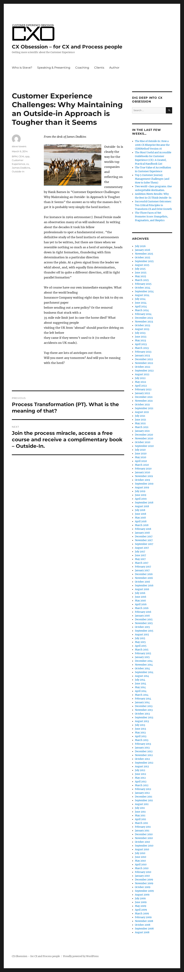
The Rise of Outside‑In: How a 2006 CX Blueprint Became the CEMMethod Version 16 (152, 145)
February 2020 (143, 468)
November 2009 (144, 883)
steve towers (19, 146)
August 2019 (142, 487)
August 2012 (142, 766)
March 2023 (142, 348)
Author (114, 67)
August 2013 (142, 721)
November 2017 (144, 540)
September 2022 (144, 370)
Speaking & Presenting (53, 67)
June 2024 (140, 302)
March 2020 (142, 464)
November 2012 (144, 755)
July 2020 (140, 449)
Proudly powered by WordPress (81, 956)
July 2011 (140, 808)
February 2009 (143, 917)
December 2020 (144, 434)
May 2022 (140, 381)
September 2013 (144, 717)
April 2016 (141, 604)
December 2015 (144, 619)
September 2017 (144, 544)
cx (27, 163)
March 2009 (142, 913)
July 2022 (140, 378)
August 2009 (142, 894)
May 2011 (140, 815)
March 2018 (141, 525)
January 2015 (142, 657)
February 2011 (143, 826)
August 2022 (142, 374)
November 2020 (144, 438)
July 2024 (140, 299)
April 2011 (140, 819)
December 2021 (144, 397)
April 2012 (140, 781)
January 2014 (142, 702)
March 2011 (141, 823)
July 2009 (140, 898)
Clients (99, 67)
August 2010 (142, 849)
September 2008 (144, 928)
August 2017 (142, 547)
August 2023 (142, 329)
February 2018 (143, 529)
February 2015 (143, 653)
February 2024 (143, 314)
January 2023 (142, 355)
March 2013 (141, 740)
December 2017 (144, 536)
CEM (21, 156)
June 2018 (140, 513)
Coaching (82, 67)
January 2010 (142, 875)
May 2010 (140, 860)
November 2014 (144, 664)
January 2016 (142, 615)
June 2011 (140, 811)
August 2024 (142, 295)
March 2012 (141, 785)
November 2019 (144, 476)
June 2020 (140, 453)
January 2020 (142, 472)
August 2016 (142, 589)
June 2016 (140, 596)
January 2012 (142, 792)
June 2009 (141, 902)
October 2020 (142, 442)
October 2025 (142, 257)
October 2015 (142, 627)
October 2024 (142, 287)
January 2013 (142, 747)
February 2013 (143, 743)
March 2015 (141, 649)
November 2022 (144, 363)
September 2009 (144, 890)
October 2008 (142, 924)
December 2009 (144, 879)
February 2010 (143, 872)
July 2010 (140, 853)
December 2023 (144, 317)
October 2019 (142, 480)
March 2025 (142, 280)
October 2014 (142, 668)
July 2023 (140, 332)
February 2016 (143, 611)
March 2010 (141, 868)
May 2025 (140, 276)
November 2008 (144, 921)
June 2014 (140, 683)
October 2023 (142, 325)
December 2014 (144, 660)
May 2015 (140, 642)
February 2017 (143, 566)
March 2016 (142, 608)
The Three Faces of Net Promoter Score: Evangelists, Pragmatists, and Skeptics (151, 216)
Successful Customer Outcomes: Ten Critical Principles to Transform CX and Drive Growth (153, 205)
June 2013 (140, 728)
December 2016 (144, 574)
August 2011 (142, 804)
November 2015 (144, 623)
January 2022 (142, 393)
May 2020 (140, 457)
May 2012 (140, 777)
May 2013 (140, 732)
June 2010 (140, 857)
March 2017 (141, 562)
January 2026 (142, 250)
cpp (27, 156)
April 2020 (141, 461)
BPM (14, 156)
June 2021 (140, 419)
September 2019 (144, 483)
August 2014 (142, 676)
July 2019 (140, 491)
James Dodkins (21, 167)
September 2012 (144, 762)
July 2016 (140, 593)
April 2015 (140, 645)
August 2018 (142, 506)
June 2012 (140, 774)
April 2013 (140, 736)
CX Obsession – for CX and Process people (67, 47)
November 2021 (144, 400)
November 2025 (144, 253)
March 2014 (141, 694)
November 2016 (144, 578)
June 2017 (140, 555)
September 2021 (144, 408)
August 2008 (142, 932)
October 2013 (142, 713)
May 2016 (140, 600)
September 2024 (144, 291)
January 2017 (142, 570)
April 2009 (141, 909)
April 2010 (140, 864)
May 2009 (140, 906)
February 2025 (143, 283)
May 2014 (140, 687)
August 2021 (142, 412)
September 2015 (144, 630)
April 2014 (140, 691)
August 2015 (142, 634)
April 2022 (141, 385)
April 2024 (141, 306)
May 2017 (140, 559)
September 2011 (144, 800)
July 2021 (140, 415)
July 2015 (140, 638)
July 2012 (140, 770)
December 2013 (143, 706)
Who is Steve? (22, 67)
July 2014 (140, 679)
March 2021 (141, 427)
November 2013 (144, 709)
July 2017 (140, 551)
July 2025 (140, 268)
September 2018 (144, 502)
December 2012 (144, 751)
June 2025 (140, 272)
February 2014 (143, 698)
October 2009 (142, 887)
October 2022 (142, 366)
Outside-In (18, 171)
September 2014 (144, 672)
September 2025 (144, 261)
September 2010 (144, 845)
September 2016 (144, 585)
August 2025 (142, 265)
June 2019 (140, 495)
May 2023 (140, 340)
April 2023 (141, 344)
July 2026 (140, 246)
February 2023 (143, 351)
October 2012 (142, 759)
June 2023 (140, 336)
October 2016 (142, 581)
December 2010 (144, 834)
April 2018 (140, 521)
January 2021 (142, 430)
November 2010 (144, 838)
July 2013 (140, 725)
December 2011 (143, 796)
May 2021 (140, 423)
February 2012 (143, 789)
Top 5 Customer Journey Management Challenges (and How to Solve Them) (152, 179)
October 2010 (142, 841)
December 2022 (144, 359)
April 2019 (141, 498)
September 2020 (144, 446)
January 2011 (142, 830)
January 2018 (142, 532)
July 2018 (140, 510)
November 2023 (144, 321)
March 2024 (142, 310)
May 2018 (140, 517)
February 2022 (143, 389)
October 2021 (142, 404)
